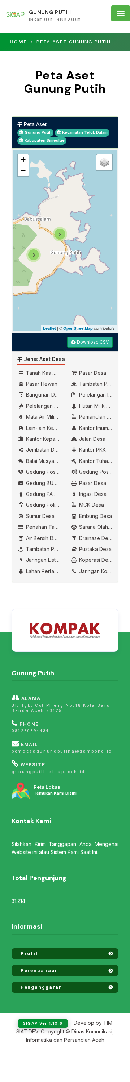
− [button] (23, 170)
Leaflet (49, 328)
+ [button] (23, 159)
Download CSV (92, 342)
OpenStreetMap (78, 328)
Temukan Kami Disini (55, 790)
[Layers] (104, 162)
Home (18, 42)
